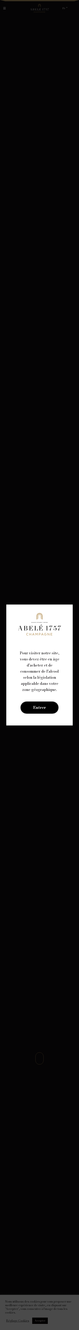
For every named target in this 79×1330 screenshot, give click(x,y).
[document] (39, 665)
